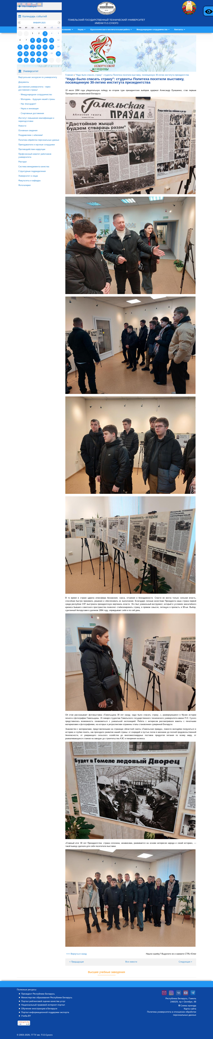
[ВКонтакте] (178, 995)
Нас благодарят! (28, 104)
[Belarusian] (19, 4)
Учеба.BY (26, 1016)
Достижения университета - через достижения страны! (34, 88)
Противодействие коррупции (31, 149)
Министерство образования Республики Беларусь (46, 997)
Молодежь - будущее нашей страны (38, 99)
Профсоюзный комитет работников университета (34, 155)
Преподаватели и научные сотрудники (36, 144)
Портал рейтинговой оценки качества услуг (43, 1001)
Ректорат (22, 162)
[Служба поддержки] (164, 995)
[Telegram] (193, 995)
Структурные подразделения (32, 171)
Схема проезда (188, 1005)
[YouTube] (185, 995)
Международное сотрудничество (152, 29)
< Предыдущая (76, 962)
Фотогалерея (24, 185)
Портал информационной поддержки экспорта (45, 1012)
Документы (23, 82)
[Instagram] (171, 995)
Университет (31, 71)
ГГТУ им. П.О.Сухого (42, 1035)
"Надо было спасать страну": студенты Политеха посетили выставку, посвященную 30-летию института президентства (132, 75)
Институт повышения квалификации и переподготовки (36, 119)
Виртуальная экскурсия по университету (37, 77)
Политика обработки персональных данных (38, 140)
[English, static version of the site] (24, 4)
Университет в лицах (28, 176)
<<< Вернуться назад (76, 954)
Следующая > (185, 962)
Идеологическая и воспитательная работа (110, 29)
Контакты (179, 29)
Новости (22, 126)
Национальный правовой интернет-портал (43, 1005)
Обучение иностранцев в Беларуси (39, 1008)
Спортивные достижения (32, 113)
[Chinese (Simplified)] (29, 4)
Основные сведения (27, 130)
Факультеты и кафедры (29, 180)
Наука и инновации (30, 108)
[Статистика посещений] (24, 1025)
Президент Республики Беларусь (38, 993)
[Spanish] (39, 4)
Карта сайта (190, 1008)
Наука (81, 29)
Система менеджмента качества (33, 166)
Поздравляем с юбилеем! (30, 135)
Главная (69, 75)
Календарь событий (34, 16)
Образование (65, 29)
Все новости (131, 962)
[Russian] (34, 4)
